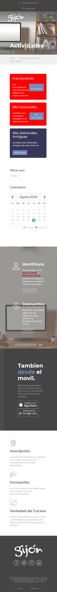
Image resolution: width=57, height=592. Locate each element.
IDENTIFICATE (30, 290)
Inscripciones (23, 78)
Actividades (36, 87)
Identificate (30, 9)
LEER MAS (28, 330)
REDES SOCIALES (30, 3)
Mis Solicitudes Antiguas (25, 135)
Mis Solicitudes (25, 107)
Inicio (12, 58)
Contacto (34, 588)
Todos (14, 176)
